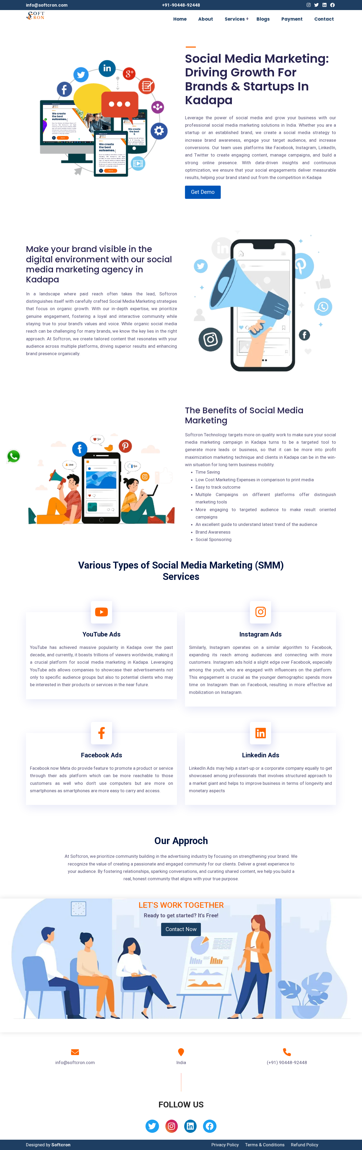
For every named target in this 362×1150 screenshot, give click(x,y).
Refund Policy (304, 1144)
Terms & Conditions (265, 1144)
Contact (324, 19)
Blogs (263, 19)
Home (180, 19)
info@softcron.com (47, 5)
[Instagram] (308, 5)
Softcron (60, 1144)
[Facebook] (332, 5)
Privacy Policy (225, 1144)
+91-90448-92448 (181, 5)
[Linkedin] (324, 5)
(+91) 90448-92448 (287, 1062)
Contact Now (181, 929)
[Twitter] (316, 5)
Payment (292, 19)
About (205, 19)
